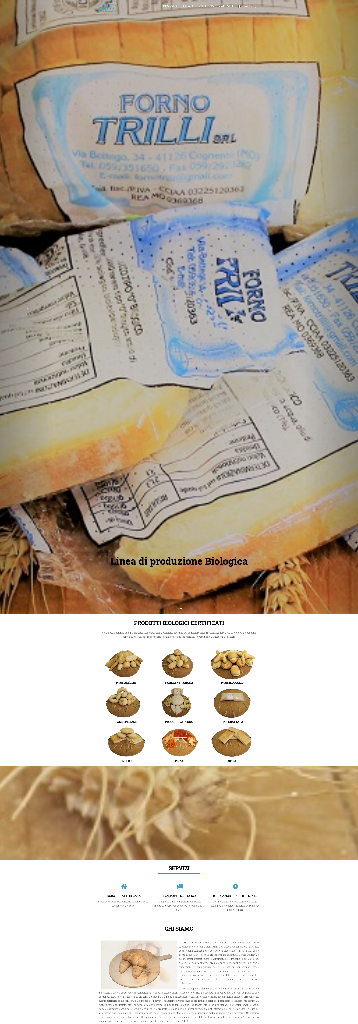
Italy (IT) (249, 6)
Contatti (226, 5)
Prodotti (171, 5)
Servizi (188, 5)
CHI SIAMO (207, 5)
